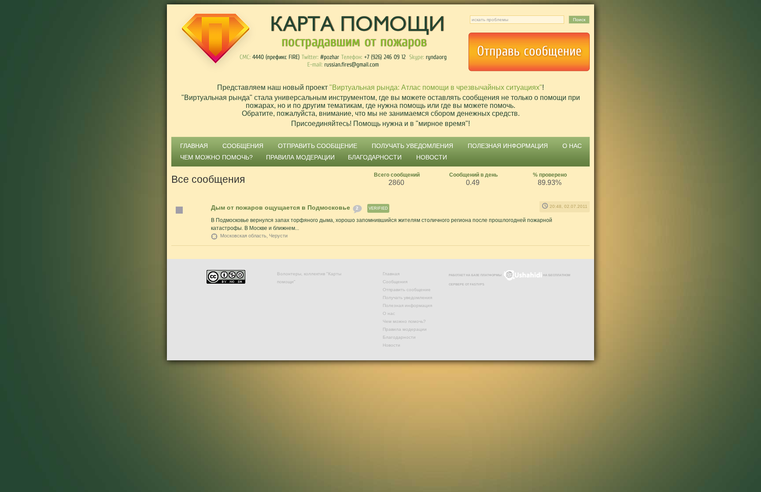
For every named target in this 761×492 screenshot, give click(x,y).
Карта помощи (310, 42)
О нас (572, 145)
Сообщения (242, 145)
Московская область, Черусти (254, 235)
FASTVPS (477, 284)
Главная (194, 145)
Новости (431, 157)
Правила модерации (300, 157)
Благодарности (375, 157)
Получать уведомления (412, 145)
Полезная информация (508, 145)
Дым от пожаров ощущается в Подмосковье (280, 207)
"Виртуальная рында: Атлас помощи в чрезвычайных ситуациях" (435, 87)
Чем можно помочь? (216, 157)
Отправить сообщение (529, 52)
